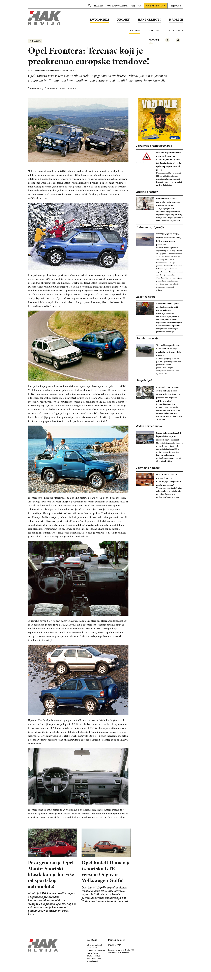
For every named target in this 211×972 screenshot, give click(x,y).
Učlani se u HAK (155, 5)
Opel (62, 88)
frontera (51, 88)
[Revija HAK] (44, 18)
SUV (72, 88)
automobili (35, 88)
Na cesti (35, 41)
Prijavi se (175, 5)
